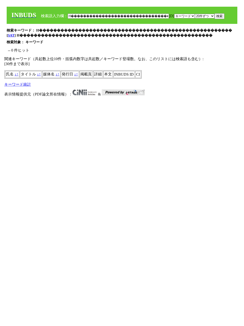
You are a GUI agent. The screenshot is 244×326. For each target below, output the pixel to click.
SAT (11, 35)
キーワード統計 (17, 84)
